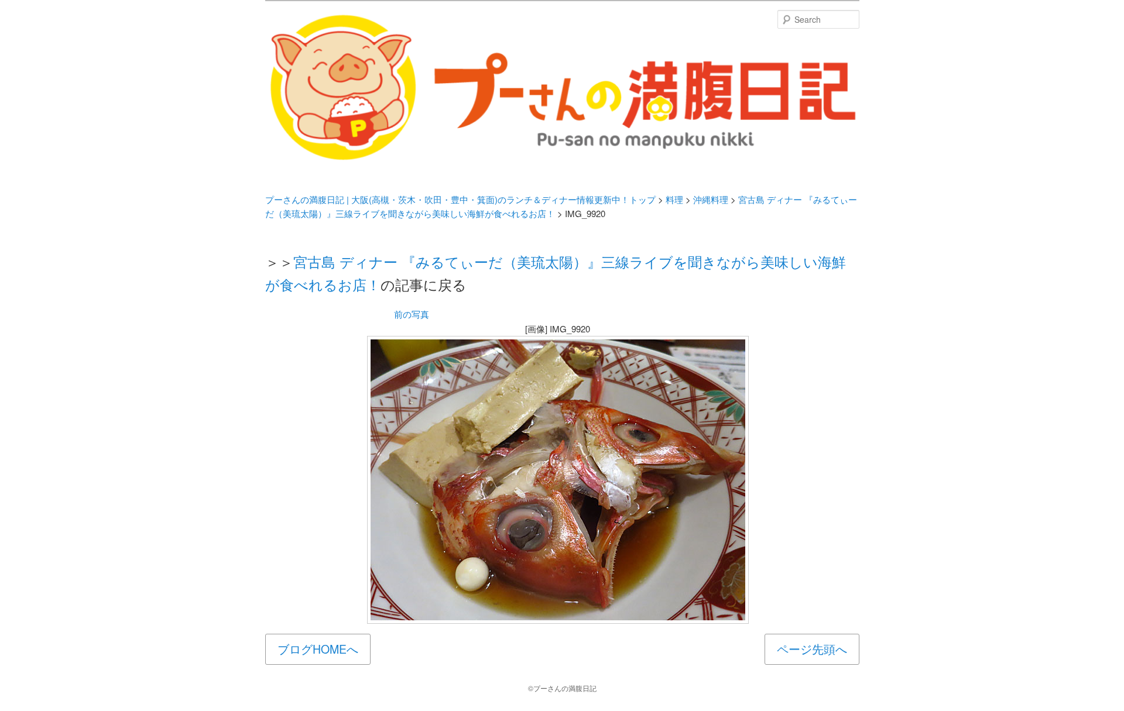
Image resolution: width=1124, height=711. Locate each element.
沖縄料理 (710, 199)
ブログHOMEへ (317, 649)
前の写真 (411, 314)
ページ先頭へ (812, 649)
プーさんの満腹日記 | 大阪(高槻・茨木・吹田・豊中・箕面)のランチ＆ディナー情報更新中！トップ (460, 199)
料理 (674, 199)
